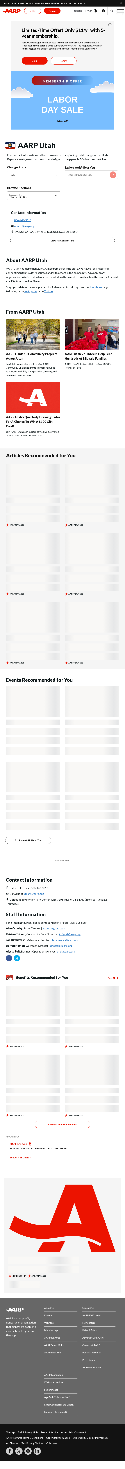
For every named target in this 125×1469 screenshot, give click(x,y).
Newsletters (88, 1322)
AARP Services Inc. (92, 1367)
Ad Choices (12, 1443)
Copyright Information (58, 1437)
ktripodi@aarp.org (70, 934)
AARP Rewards (52, 1337)
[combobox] (91, 175)
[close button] (110, 25)
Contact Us (88, 1307)
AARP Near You (52, 1352)
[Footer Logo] (22, 1309)
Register (77, 10)
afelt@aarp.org (66, 951)
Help (103, 10)
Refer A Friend (89, 1330)
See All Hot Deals (19, 1157)
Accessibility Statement (73, 1432)
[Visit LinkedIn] (37, 1451)
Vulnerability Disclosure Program (90, 1437)
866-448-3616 (22, 220)
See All (111, 977)
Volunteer (49, 1322)
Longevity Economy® (55, 1412)
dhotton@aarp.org (61, 945)
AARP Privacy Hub (28, 1432)
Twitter (48, 291)
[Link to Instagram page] (28, 1451)
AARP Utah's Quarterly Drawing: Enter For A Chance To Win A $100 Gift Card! (33, 421)
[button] (112, 11)
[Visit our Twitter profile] (17, 958)
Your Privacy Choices (32, 1443)
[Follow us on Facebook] (9, 958)
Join (34, 60)
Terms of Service (49, 1432)
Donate (48, 1315)
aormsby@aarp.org (54, 928)
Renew (63, 60)
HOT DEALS (18, 1144)
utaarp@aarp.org (24, 226)
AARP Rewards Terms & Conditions (24, 1437)
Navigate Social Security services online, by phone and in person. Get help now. (43, 3)
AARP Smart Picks (54, 1345)
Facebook (96, 287)
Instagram (30, 291)
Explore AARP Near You (80, 167)
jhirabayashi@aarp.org (65, 940)
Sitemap (10, 1432)
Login (90, 10)
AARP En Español (91, 1315)
